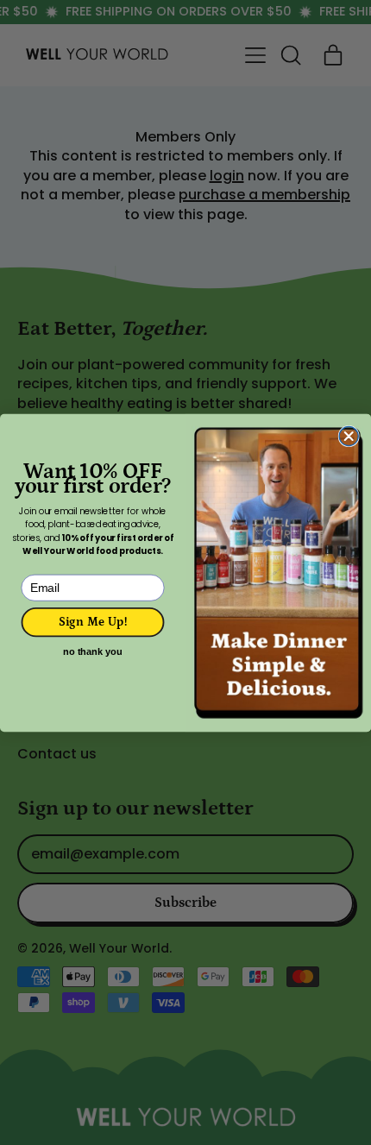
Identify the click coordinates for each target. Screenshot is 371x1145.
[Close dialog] (348, 435)
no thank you (93, 651)
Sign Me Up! (93, 621)
